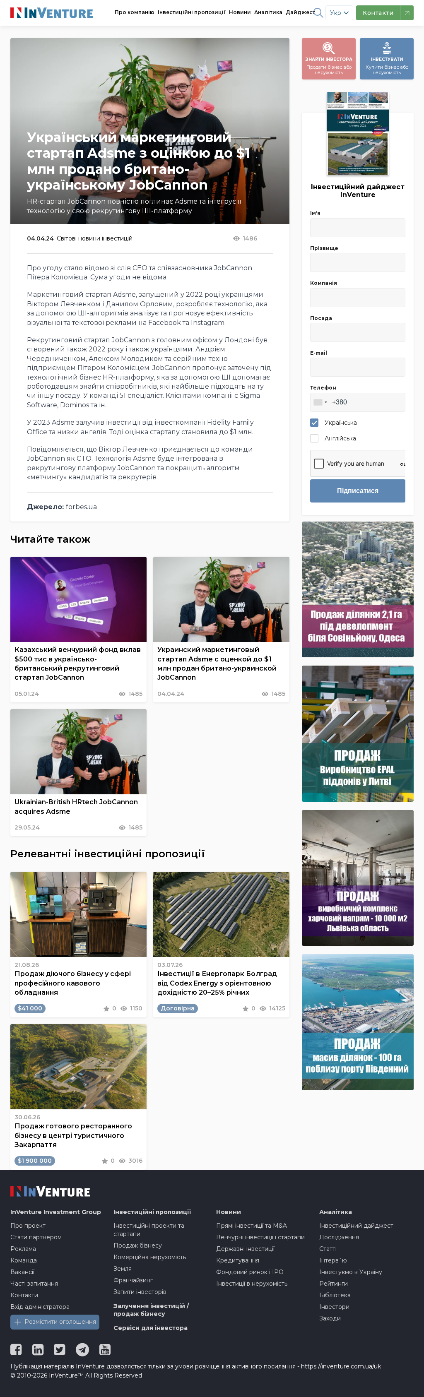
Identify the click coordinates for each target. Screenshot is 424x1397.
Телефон (323, 388)
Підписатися (357, 490)
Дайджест (300, 12)
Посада (321, 318)
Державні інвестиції (245, 1249)
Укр (335, 13)
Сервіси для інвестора (150, 1328)
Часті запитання (34, 1283)
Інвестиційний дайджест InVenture (358, 191)
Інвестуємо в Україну (350, 1272)
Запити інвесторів (139, 1292)
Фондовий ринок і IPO (250, 1272)
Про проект (28, 1225)
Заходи (330, 1318)
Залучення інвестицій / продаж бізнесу (151, 1310)
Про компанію (134, 12)
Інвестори (334, 1306)
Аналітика (268, 12)
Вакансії (22, 1272)
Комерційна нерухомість (149, 1257)
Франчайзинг (133, 1280)
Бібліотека (335, 1295)
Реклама (23, 1249)
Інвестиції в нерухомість (251, 1283)
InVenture (55, 1212)
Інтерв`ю (333, 1260)
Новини (240, 12)
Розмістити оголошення (60, 1321)
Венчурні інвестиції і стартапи (260, 1237)
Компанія (323, 283)
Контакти (24, 1295)
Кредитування (237, 1260)
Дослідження (339, 1237)
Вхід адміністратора (40, 1306)
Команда (23, 1260)
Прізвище (324, 248)
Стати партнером (36, 1237)
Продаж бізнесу (137, 1245)
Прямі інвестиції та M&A (251, 1225)
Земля (122, 1268)
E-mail (318, 353)
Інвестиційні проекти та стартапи (148, 1230)
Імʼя (315, 213)
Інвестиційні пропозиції (192, 12)
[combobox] (320, 402)
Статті (328, 1249)
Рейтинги (333, 1283)
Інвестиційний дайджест (356, 1225)
